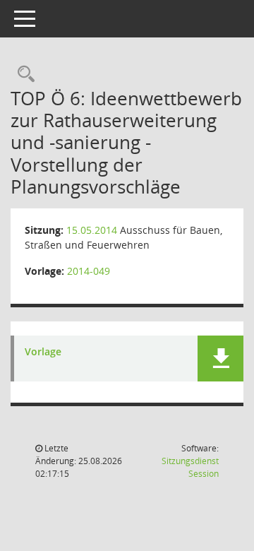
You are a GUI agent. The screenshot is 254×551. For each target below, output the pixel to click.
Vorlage (43, 352)
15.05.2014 (91, 230)
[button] (220, 358)
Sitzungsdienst (190, 467)
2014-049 (88, 271)
